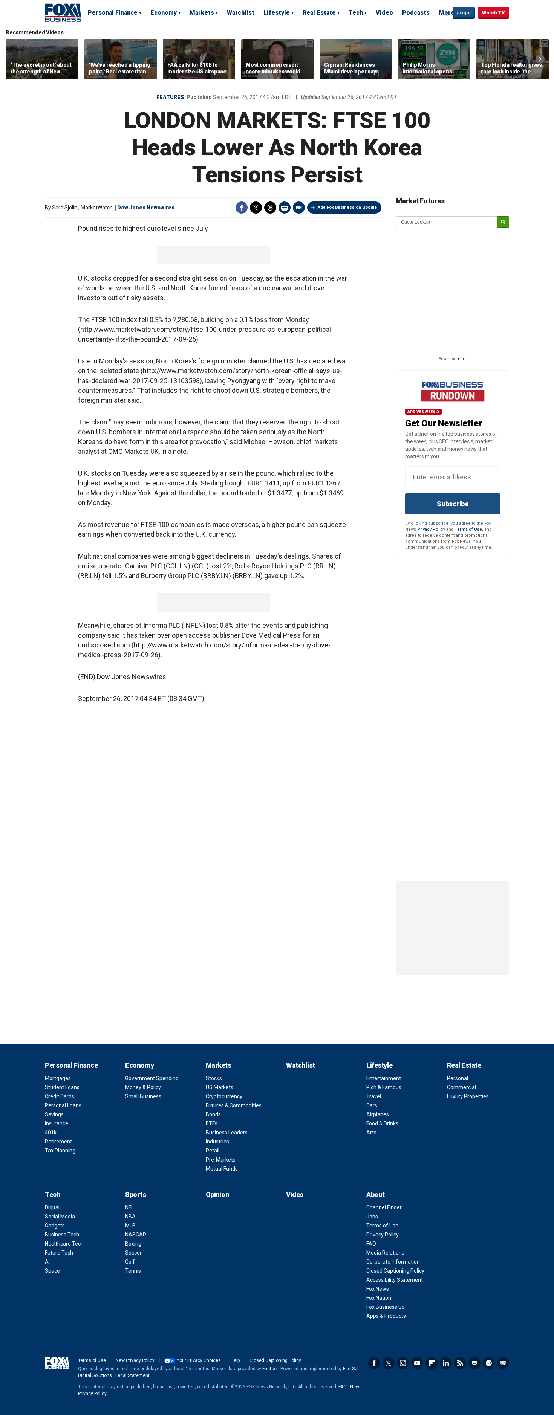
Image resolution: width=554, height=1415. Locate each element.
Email (299, 207)
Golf (130, 1262)
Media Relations (385, 1253)
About (375, 1194)
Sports (135, 1194)
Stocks (214, 1078)
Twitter (256, 207)
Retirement (58, 1142)
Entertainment (383, 1078)
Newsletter (474, 1363)
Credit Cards (59, 1096)
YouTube (417, 1363)
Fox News (377, 1289)
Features (170, 97)
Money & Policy (143, 1087)
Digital (52, 1207)
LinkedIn (446, 1363)
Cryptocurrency (224, 1096)
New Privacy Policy (135, 1360)
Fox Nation (378, 1298)
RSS (460, 1363)
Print (285, 207)
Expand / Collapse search (445, 13)
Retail (212, 1151)
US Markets (219, 1087)
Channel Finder (384, 1207)
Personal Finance (113, 12)
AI (47, 1262)
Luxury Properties (468, 1096)
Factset (270, 1368)
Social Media (60, 1217)
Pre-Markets (221, 1160)
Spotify (489, 1363)
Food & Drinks (382, 1123)
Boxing (133, 1244)
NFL (129, 1207)
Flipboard (431, 1363)
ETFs (211, 1123)
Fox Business (63, 12)
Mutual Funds (222, 1169)
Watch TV (493, 12)
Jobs (372, 1217)
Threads (270, 207)
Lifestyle (276, 12)
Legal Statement (132, 1375)
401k (51, 1133)
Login (464, 12)
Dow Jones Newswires (145, 208)
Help (235, 1360)
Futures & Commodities (234, 1105)
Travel (373, 1096)
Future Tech (59, 1253)
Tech (356, 12)
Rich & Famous (383, 1087)
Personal (457, 1078)
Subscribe (452, 504)
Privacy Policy (431, 529)
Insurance (56, 1123)
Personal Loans (63, 1105)
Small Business (143, 1096)
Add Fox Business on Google (347, 207)
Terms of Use (468, 529)
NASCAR (135, 1235)
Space (52, 1271)
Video (384, 12)
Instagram (403, 1363)
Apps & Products (386, 1316)
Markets (202, 12)
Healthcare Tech (64, 1244)
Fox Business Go (385, 1307)
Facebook (242, 207)
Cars (371, 1105)
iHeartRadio (503, 1363)
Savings (54, 1114)
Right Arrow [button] (540, 59)
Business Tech (62, 1235)
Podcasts (416, 12)
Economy (163, 12)
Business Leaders (227, 1133)
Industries (217, 1142)
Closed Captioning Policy (395, 1271)
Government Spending (152, 1078)
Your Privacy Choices (199, 1360)
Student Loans (62, 1087)
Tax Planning (60, 1151)
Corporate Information (393, 1262)
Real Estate (319, 12)
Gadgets (55, 1226)
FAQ (371, 1244)
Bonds (213, 1114)
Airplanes (377, 1114)
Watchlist (240, 12)
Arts (371, 1133)
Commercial (461, 1087)
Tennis (133, 1271)
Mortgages (58, 1078)
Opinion (218, 1194)
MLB (130, 1226)
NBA (130, 1217)
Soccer (133, 1253)
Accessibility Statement (394, 1280)
